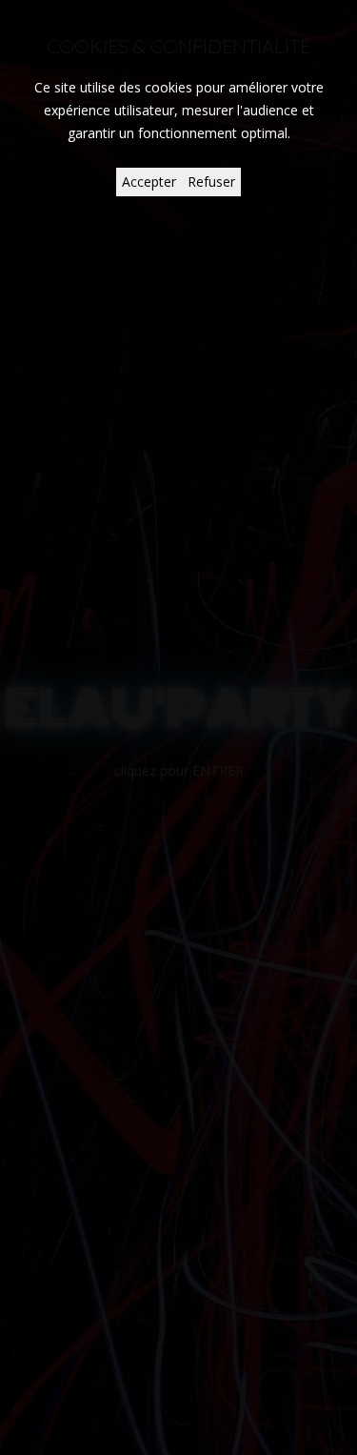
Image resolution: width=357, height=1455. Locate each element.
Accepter (149, 181)
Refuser (211, 181)
